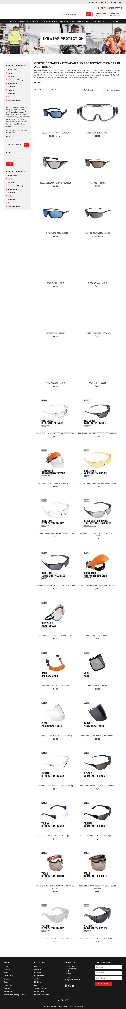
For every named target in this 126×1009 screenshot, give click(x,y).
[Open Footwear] (27, 21)
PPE (9, 97)
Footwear (11, 76)
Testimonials (8, 992)
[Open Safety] (56, 21)
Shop (6, 973)
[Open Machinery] (82, 21)
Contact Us (8, 985)
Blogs (6, 982)
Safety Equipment (14, 100)
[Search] (88, 14)
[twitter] (73, 985)
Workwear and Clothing (15, 80)
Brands (10, 73)
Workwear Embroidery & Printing (15, 995)
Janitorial (11, 90)
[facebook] (66, 985)
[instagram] (69, 985)
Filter (9, 164)
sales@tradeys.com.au (72, 980)
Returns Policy (9, 976)
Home (91, 2)
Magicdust (80, 1006)
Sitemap (7, 988)
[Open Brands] (15, 21)
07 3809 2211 (69, 977)
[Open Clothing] (39, 21)
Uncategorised (13, 70)
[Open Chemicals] (95, 21)
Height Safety (12, 83)
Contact (117, 2)
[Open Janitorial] (69, 21)
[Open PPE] (46, 21)
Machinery (11, 93)
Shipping (108, 2)
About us (99, 2)
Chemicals (11, 86)
